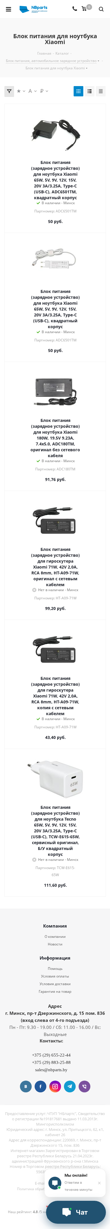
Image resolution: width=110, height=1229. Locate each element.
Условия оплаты (55, 976)
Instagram (55, 1086)
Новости (55, 944)
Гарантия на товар (55, 991)
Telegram (70, 1086)
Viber (84, 1086)
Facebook (40, 1086)
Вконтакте (26, 1086)
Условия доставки (55, 983)
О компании (55, 936)
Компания (55, 926)
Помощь (55, 968)
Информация (55, 958)
